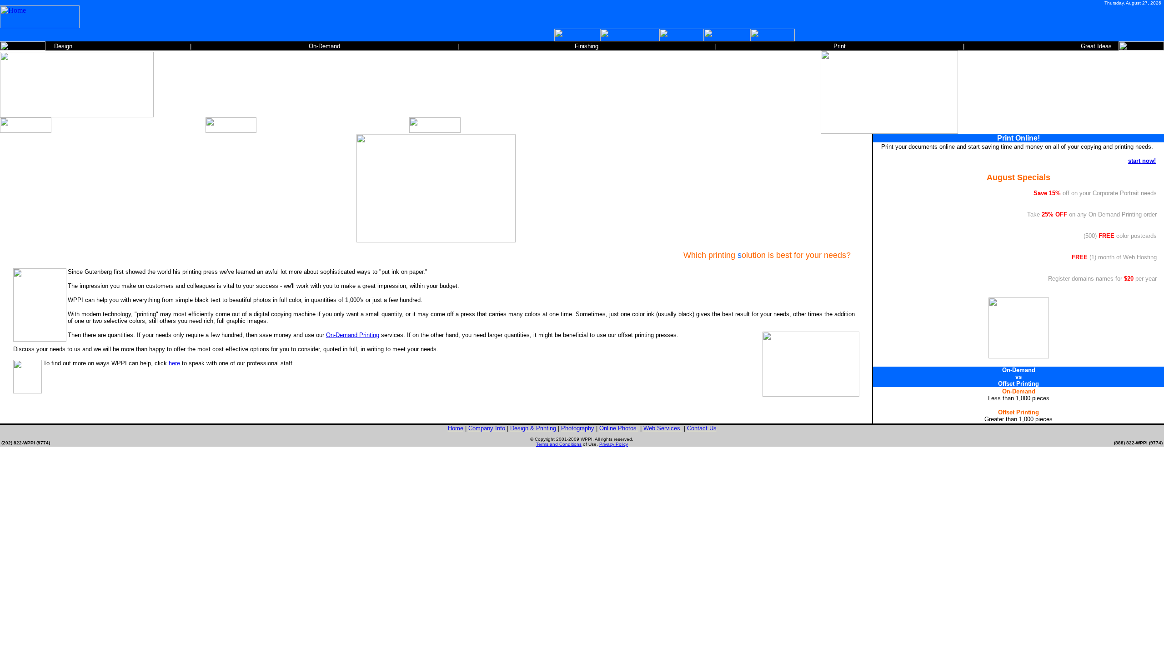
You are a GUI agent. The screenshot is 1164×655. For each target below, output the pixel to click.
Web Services (662, 428)
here (174, 363)
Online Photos (618, 428)
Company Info (486, 428)
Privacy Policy (613, 444)
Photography (577, 428)
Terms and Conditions (559, 444)
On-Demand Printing (352, 335)
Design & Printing (533, 428)
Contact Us (702, 428)
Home (455, 428)
